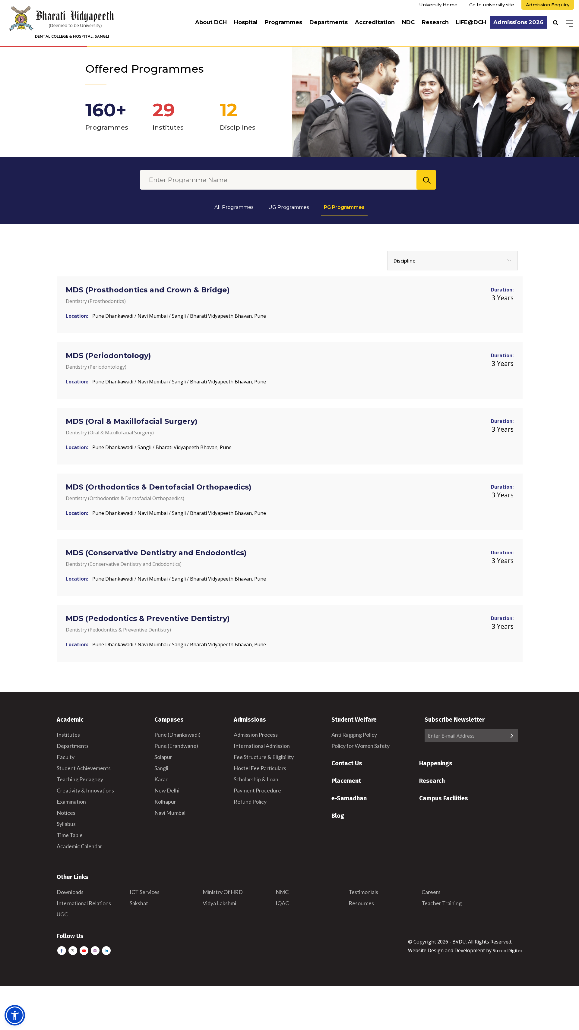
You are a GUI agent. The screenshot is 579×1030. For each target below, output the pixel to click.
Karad (161, 779)
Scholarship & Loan (256, 779)
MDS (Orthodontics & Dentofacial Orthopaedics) (159, 487)
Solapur (163, 757)
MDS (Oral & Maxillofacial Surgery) (132, 421)
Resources (361, 903)
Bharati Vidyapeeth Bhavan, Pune (228, 316)
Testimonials (363, 892)
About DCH (211, 22)
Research (435, 22)
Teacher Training (442, 903)
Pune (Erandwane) (176, 745)
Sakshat (139, 903)
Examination (71, 801)
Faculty (65, 757)
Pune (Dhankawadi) (177, 734)
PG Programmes (344, 207)
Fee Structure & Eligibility (264, 757)
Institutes (68, 734)
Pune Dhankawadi (113, 316)
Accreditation (375, 22)
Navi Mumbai (153, 316)
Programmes (283, 22)
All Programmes (233, 207)
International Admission (262, 745)
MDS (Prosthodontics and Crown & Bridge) (148, 289)
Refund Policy (250, 801)
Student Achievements (84, 768)
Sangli (179, 316)
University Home (438, 5)
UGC (62, 914)
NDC (408, 22)
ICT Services (145, 892)
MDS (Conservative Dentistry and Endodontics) (156, 552)
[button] (15, 1015)
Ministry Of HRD (223, 892)
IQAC (282, 903)
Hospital (246, 22)
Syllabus (66, 824)
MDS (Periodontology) (108, 355)
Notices (66, 812)
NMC (282, 892)
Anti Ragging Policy (354, 734)
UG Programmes (288, 207)
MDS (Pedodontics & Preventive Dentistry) (148, 618)
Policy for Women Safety (360, 745)
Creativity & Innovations (85, 790)
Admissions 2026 (518, 22)
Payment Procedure (257, 790)
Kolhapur (165, 801)
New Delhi (166, 790)
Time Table (70, 835)
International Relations (84, 903)
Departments (328, 22)
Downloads (70, 892)
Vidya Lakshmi (219, 903)
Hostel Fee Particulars (260, 768)
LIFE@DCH (471, 22)
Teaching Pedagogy (80, 779)
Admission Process (256, 734)
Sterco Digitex (508, 950)
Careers (431, 892)
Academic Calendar (79, 846)
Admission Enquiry (547, 5)
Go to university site (491, 5)
